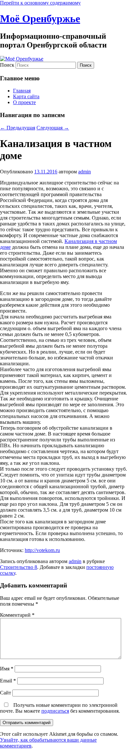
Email (8, 680)
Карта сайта (26, 96)
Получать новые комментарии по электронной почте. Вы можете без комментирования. (60, 708)
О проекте (24, 102)
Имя (6, 668)
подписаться (55, 711)
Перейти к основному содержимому (40, 3)
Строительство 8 (18, 567)
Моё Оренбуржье (40, 18)
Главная (22, 90)
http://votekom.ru (42, 550)
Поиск (7, 65)
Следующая (52, 127)
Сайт (5, 692)
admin (84, 171)
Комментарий (17, 615)
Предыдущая (17, 127)
